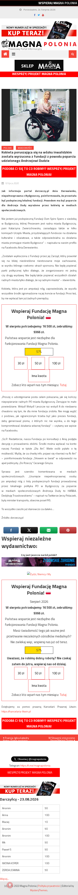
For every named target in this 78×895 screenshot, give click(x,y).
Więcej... (4, 879)
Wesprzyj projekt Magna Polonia (39, 74)
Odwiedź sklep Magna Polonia (39, 65)
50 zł (38, 363)
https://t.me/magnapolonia (35, 765)
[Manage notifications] (10, 885)
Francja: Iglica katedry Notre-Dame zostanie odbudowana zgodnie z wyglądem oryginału (16, 738)
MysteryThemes (38, 890)
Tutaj (63, 384)
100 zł (56, 363)
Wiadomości (25, 148)
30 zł (21, 363)
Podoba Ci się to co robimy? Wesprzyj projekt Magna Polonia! (39, 171)
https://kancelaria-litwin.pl (16, 711)
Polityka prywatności (49, 886)
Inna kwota (39, 375)
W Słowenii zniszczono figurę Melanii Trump (61, 738)
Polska (7, 148)
